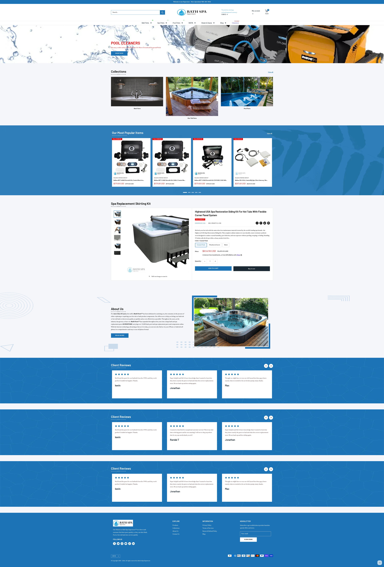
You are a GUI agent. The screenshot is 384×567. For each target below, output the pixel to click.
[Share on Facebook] (257, 223)
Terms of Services (208, 528)
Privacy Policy (206, 525)
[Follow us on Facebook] (114, 543)
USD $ (114, 556)
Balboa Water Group (120, 178)
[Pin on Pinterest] (261, 223)
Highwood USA (200, 223)
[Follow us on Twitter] (118, 543)
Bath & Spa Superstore (144, 560)
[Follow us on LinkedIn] (133, 543)
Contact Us (175, 534)
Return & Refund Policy (209, 531)
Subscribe (248, 539)
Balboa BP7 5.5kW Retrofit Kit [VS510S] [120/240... (210, 180)
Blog (203, 534)
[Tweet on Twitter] (264, 223)
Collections (176, 528)
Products (175, 525)
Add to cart (213, 268)
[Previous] (266, 366)
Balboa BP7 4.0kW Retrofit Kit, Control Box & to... (129, 180)
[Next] (273, 163)
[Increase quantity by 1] (215, 261)
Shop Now (265, 40)
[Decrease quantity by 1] (205, 261)
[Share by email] (268, 223)
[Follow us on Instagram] (122, 543)
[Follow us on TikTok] (129, 543)
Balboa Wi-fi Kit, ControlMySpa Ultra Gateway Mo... (251, 180)
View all (270, 72)
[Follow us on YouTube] (125, 543)
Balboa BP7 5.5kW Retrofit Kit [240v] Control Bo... (169, 180)
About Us (175, 531)
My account (256, 11)
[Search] (162, 12)
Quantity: (198, 261)
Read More (119, 335)
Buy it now (251, 269)
